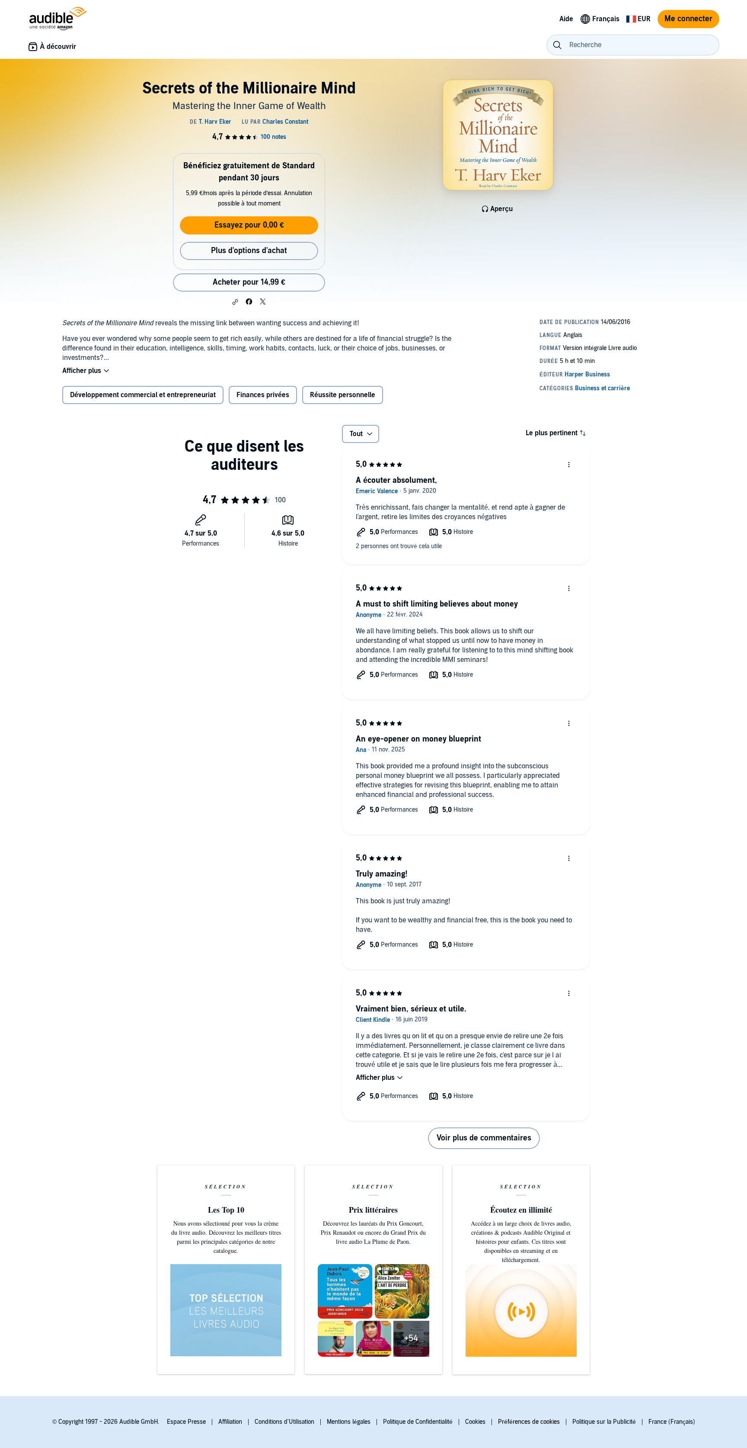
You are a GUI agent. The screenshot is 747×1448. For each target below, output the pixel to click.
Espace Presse (186, 1422)
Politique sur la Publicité (604, 1422)
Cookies (475, 1422)
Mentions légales (348, 1422)
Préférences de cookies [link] (529, 1422)
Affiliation (230, 1422)
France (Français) (671, 1422)
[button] (235, 302)
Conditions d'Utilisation (284, 1422)
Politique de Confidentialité (418, 1422)
